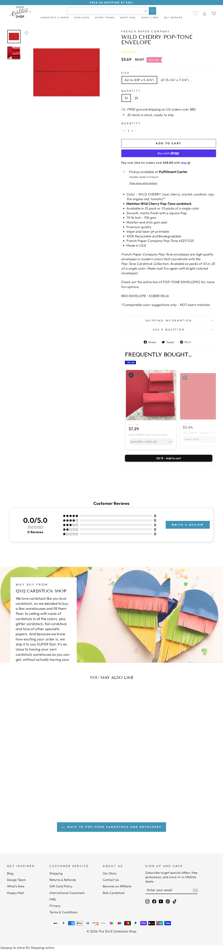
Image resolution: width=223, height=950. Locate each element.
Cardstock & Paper (54, 17)
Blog (10, 873)
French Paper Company (145, 31)
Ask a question (169, 329)
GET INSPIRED (173, 17)
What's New (150, 17)
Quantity (131, 90)
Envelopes (82, 17)
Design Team (16, 880)
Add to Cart (35, 779)
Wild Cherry (149, 204)
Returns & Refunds (62, 880)
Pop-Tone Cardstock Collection (144, 264)
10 (126, 98)
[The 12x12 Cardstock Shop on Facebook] (154, 901)
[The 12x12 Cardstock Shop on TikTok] (174, 901)
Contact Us (111, 880)
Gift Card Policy (60, 886)
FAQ (52, 899)
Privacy (54, 906)
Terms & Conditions (63, 912)
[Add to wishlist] (26, 33)
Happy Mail (15, 893)
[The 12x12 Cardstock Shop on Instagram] (147, 901)
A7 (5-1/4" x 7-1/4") (175, 80)
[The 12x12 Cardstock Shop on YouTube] (161, 901)
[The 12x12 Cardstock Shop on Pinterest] (168, 901)
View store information (143, 183)
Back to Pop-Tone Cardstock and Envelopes (114, 827)
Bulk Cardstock (114, 893)
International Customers (67, 893)
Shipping (55, 873)
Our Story (110, 873)
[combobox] (111, 11)
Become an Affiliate (117, 886)
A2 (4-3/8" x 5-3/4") (139, 80)
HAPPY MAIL (128, 17)
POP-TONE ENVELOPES (181, 282)
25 (136, 98)
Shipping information (168, 320)
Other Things (105, 17)
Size (125, 72)
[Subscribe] (195, 890)
